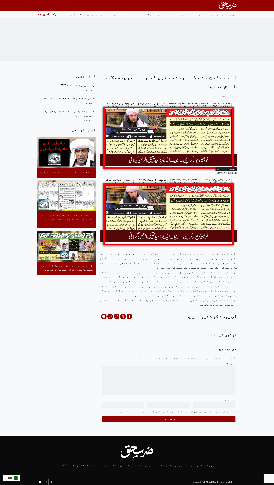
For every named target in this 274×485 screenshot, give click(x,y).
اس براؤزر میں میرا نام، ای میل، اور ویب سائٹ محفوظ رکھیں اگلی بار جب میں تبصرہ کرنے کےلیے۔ (176, 411)
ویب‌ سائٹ (230, 400)
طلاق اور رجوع (143, 14)
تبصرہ (230, 363)
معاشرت (160, 14)
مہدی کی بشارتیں (97, 14)
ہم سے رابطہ (218, 14)
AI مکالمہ (76, 14)
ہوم (232, 14)
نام (142, 400)
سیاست (173, 14)
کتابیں (186, 14)
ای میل (186, 400)
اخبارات (201, 14)
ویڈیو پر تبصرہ (121, 14)
